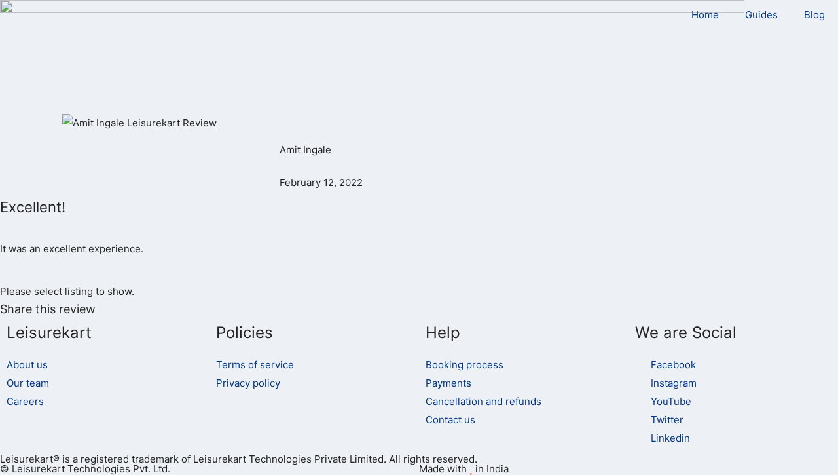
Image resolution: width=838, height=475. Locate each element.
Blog (814, 15)
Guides (761, 15)
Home (705, 15)
